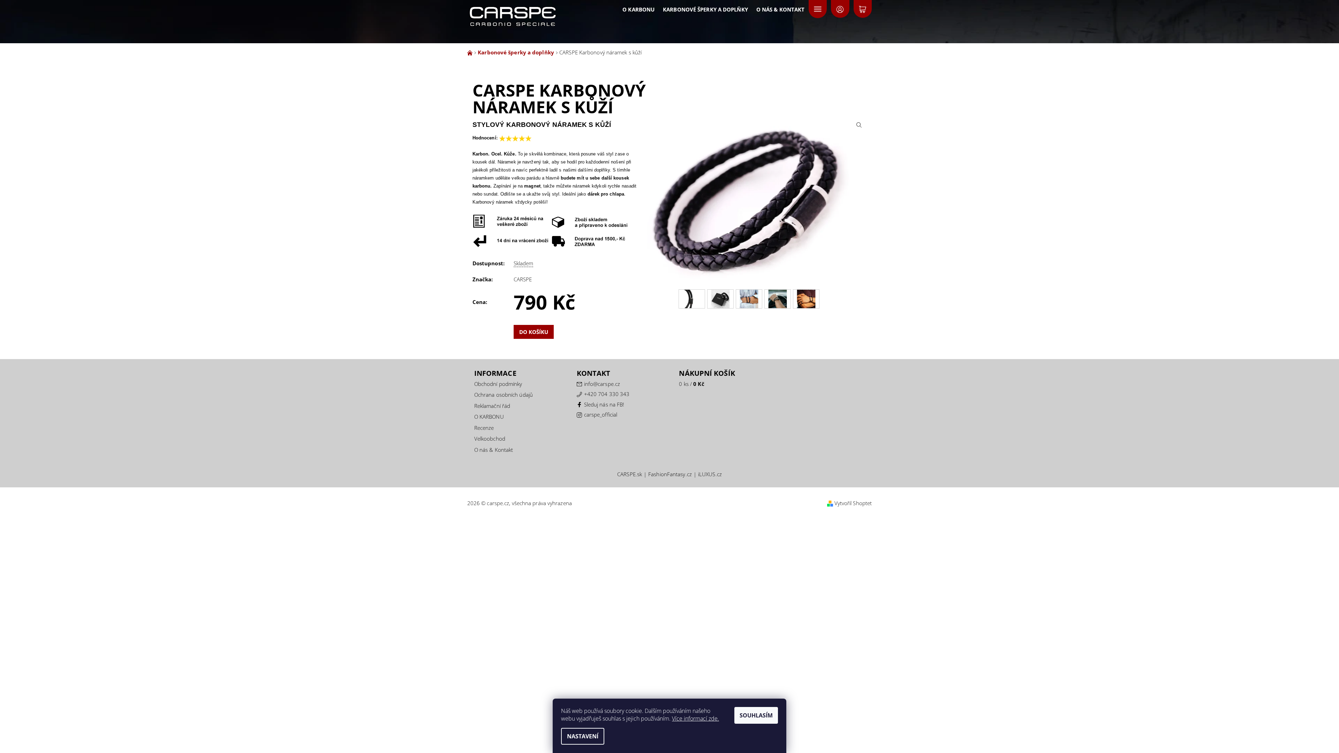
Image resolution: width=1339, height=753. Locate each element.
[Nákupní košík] (863, 9)
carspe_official (601, 414)
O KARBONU (638, 9)
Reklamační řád (492, 405)
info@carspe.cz (602, 383)
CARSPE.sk (629, 474)
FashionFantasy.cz (670, 474)
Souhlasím (756, 715)
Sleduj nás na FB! (604, 404)
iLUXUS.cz (710, 474)
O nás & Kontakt (780, 9)
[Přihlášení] (840, 9)
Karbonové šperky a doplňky (705, 9)
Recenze (484, 427)
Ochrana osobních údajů (503, 394)
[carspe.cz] (534, 12)
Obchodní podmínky (498, 383)
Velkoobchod (489, 438)
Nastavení (582, 736)
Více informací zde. (695, 718)
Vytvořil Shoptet (853, 503)
